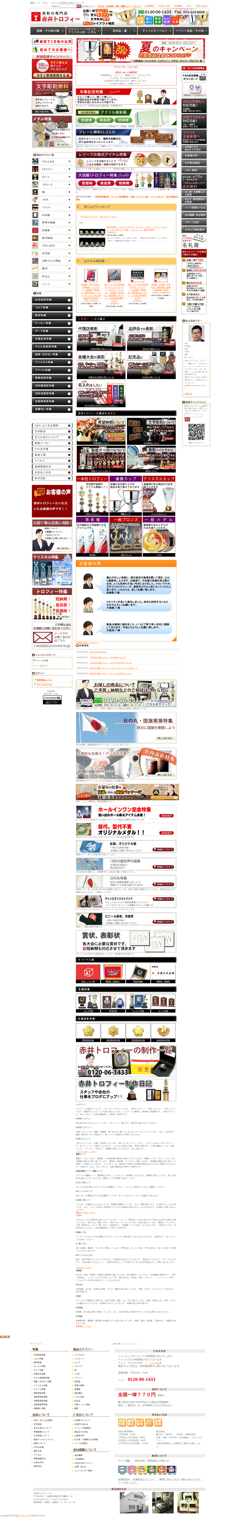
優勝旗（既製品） (113, 981)
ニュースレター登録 (83, 1470)
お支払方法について (83, 1463)
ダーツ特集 (163, 1011)
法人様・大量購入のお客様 (86, 1439)
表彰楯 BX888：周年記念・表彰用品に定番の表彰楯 (161, 287)
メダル (159, 555)
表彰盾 (77, 1381)
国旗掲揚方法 (40, 1458)
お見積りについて (82, 1420)
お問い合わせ (201, 6)
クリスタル (79, 1355)
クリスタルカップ (159, 514)
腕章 (76, 1408)
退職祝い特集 (40, 1408)
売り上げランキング (89, 216)
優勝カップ (126, 514)
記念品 (77, 1401)
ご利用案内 (149, 6)
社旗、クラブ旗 (88, 981)
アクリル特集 (40, 1389)
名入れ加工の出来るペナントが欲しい (101, 405)
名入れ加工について (42, 1428)
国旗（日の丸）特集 (42, 1381)
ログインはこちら (44, 684)
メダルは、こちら (83, 1268)
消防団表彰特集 (138, 1040)
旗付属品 (78, 1393)
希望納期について (101, 443)
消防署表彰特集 (113, 1040)
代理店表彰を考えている (101, 349)
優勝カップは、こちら (85, 1212)
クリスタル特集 (40, 1385)
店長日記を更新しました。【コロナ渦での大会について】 (111, 663)
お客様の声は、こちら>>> (87, 643)
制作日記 (38, 1466)
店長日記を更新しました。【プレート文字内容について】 (110, 673)
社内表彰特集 (40, 1355)
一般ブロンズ (126, 555)
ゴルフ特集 (88, 1011)
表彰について (151, 471)
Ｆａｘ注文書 (155, 1363)
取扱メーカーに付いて (101, 471)
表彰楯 (92, 555)
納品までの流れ (81, 1432)
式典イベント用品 (82, 1404)
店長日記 (189, 394)
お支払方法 (39, 1462)
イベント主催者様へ (83, 1428)
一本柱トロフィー (92, 514)
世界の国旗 (79, 1385)
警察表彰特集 (88, 1040)
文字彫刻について (151, 443)
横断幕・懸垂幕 (163, 981)
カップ (77, 1362)
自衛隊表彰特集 (163, 1040)
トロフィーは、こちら (85, 1151)
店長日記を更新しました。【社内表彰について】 (108, 657)
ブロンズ (78, 1366)
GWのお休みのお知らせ (97, 652)
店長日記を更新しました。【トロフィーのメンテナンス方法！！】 (113, 668)
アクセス (38, 1455)
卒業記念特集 (40, 1374)
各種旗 (77, 1389)
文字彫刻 (38, 1424)
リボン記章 (79, 1397)
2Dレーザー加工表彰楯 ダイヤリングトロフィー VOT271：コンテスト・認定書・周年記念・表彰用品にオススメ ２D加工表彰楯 (115, 292)
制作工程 (38, 1451)
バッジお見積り (81, 1443)
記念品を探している (151, 377)
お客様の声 (79, 1435)
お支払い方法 (164, 6)
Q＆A (188, 6)
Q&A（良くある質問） (44, 1420)
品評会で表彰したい (151, 349)
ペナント (78, 1378)
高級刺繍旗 (138, 981)
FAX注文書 (39, 1447)
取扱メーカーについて (43, 1439)
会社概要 (178, 6)
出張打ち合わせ (81, 1424)
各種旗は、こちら (83, 1326)
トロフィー (79, 1359)
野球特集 (113, 1011)
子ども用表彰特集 (41, 1378)
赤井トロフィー (21, 1515)
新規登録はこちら (44, 680)
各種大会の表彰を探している (101, 377)
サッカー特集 (138, 1011)
